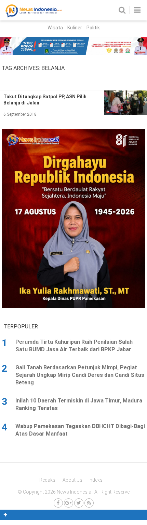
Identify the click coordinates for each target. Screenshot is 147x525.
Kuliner (74, 27)
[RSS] (89, 503)
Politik (93, 27)
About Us (72, 480)
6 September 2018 (20, 114)
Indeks (96, 480)
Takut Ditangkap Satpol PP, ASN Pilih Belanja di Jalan (44, 99)
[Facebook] (58, 503)
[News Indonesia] (33, 15)
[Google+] (68, 503)
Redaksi (47, 480)
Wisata (55, 27)
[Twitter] (78, 503)
